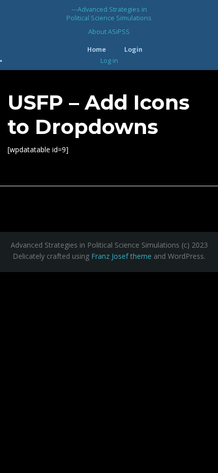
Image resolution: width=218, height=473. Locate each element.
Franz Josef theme (121, 256)
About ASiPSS (109, 31)
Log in (109, 60)
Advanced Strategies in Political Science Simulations (109, 13)
